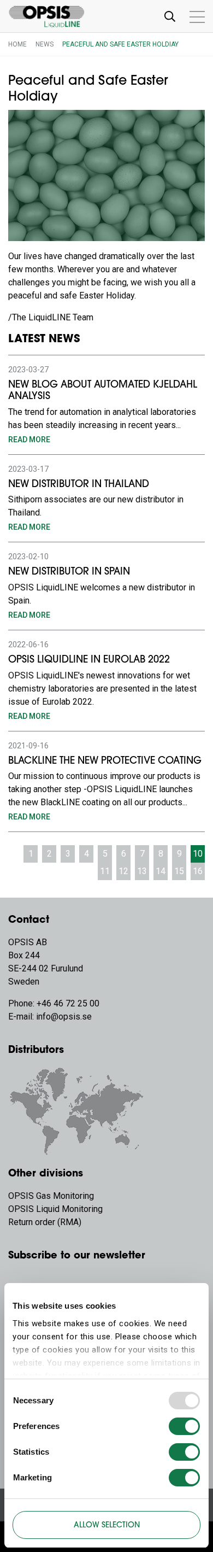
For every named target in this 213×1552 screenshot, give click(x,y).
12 (123, 871)
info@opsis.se (64, 1016)
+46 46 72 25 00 (68, 1003)
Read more (29, 439)
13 (142, 871)
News (45, 44)
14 (160, 871)
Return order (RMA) (44, 1222)
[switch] (184, 1426)
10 (198, 853)
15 (179, 871)
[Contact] (76, 1110)
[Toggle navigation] (170, 16)
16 (198, 871)
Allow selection (107, 1526)
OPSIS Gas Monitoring (51, 1196)
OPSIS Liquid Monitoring (55, 1209)
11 (105, 871)
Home (17, 44)
